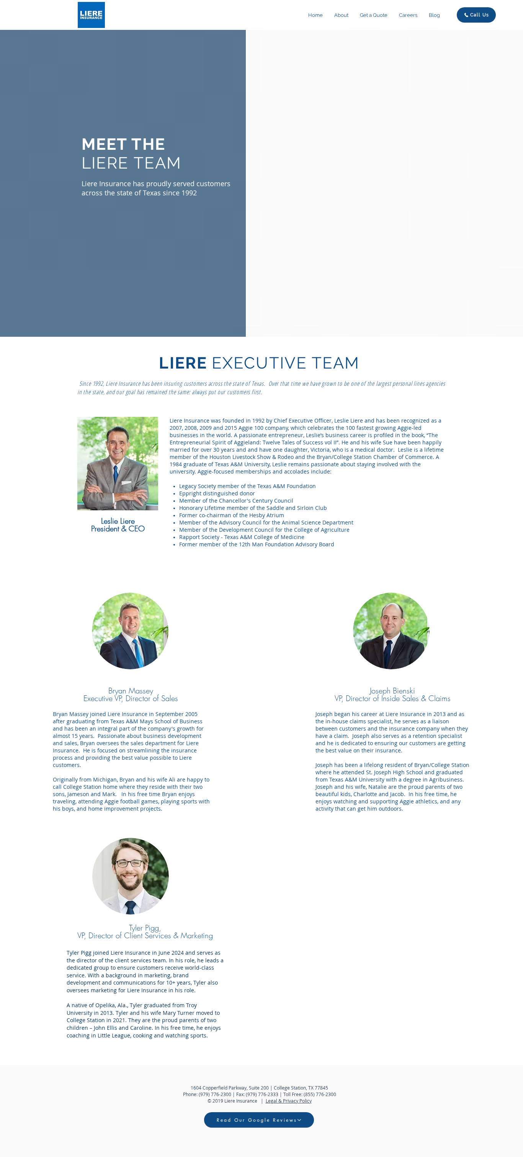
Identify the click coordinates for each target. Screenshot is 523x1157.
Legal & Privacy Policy (289, 1101)
